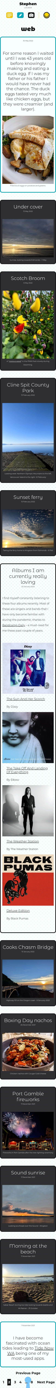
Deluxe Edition (18, 911)
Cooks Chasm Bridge (28, 947)
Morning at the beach (28, 1249)
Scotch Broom (28, 278)
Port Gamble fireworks (28, 1096)
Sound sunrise (28, 1173)
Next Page (46, 1382)
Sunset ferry (28, 497)
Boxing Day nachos (28, 1020)
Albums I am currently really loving (28, 576)
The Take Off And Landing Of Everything (27, 770)
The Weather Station (23, 841)
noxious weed (15, 361)
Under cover (28, 207)
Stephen (28, 3)
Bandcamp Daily (13, 625)
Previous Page (28, 1373)
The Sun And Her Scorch (26, 699)
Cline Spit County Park (28, 388)
